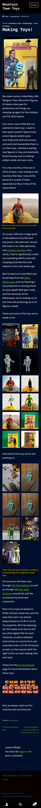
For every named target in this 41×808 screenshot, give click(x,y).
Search (20, 804)
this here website (21, 585)
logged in (24, 751)
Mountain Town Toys (10, 7)
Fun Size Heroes (26, 665)
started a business (16, 250)
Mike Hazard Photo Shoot (10, 728)
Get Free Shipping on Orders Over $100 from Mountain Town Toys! (30, 730)
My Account (7, 804)
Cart (31, 802)
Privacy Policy (7, 796)
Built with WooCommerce (23, 796)
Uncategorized (14, 16)
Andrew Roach (27, 23)
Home (7, 16)
